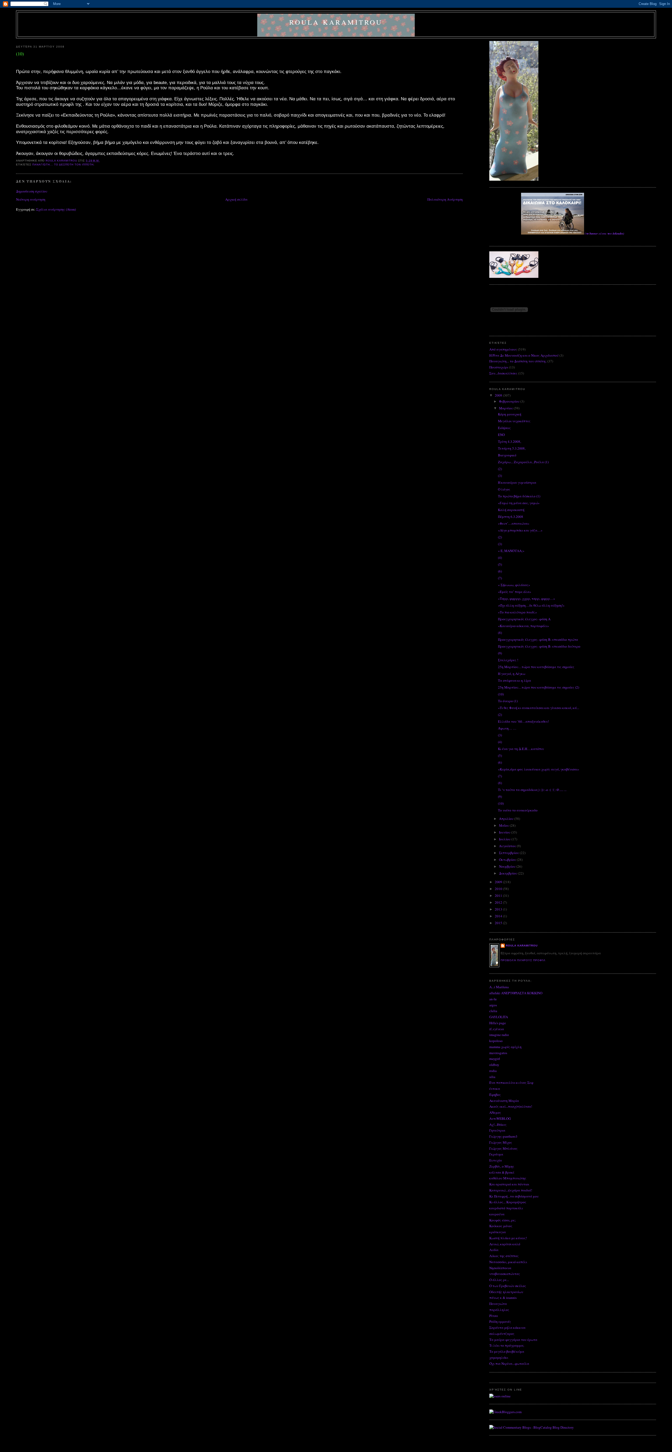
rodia (493, 1070)
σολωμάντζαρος (501, 1333)
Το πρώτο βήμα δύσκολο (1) (519, 496)
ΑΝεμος (495, 1112)
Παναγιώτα (498, 1303)
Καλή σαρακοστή (511, 509)
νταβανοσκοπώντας (504, 1273)
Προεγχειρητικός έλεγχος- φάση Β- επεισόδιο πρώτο (538, 639)
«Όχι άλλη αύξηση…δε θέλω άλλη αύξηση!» (531, 605)
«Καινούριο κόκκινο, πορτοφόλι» (523, 625)
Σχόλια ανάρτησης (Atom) (56, 209)
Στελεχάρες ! (508, 660)
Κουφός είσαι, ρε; (502, 1220)
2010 (499, 888)
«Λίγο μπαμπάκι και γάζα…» (520, 530)
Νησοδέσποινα (500, 1268)
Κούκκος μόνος (500, 1226)
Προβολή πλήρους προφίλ (523, 960)
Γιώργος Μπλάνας (503, 1148)
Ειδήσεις (504, 427)
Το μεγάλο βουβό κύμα (506, 1351)
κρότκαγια (497, 1232)
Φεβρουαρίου (509, 401)
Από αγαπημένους (503, 349)
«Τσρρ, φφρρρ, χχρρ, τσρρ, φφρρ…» (526, 598)
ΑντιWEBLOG (500, 1118)
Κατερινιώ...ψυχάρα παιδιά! (510, 1190)
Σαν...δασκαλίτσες (503, 373)
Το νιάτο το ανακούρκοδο (518, 810)
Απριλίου (506, 818)
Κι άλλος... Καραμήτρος (507, 1202)
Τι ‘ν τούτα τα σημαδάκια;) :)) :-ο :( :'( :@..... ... (532, 789)
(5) (500, 564)
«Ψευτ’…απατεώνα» (513, 523)
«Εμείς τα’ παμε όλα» (514, 591)
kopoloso (496, 1040)
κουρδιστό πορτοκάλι (506, 1208)
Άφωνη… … (507, 728)
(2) (500, 468)
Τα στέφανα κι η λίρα (514, 680)
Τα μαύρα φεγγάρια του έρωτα (513, 1339)
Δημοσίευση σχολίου (31, 191)
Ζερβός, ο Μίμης (501, 1166)
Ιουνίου (505, 832)
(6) (500, 571)
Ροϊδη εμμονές (500, 1321)
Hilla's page (497, 1023)
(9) (500, 653)
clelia (493, 1010)
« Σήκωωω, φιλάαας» (514, 584)
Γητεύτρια (497, 1130)
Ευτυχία (495, 1160)
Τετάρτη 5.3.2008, (512, 448)
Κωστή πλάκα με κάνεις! (508, 1238)
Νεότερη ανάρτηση (30, 199)
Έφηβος (495, 1094)
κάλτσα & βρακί (501, 1172)
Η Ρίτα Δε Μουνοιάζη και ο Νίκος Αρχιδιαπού (524, 355)
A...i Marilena (499, 987)
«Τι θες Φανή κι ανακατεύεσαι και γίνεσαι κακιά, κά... (538, 707)
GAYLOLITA (498, 1016)
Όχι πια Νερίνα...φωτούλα (509, 1363)
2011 (499, 895)
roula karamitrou (335, 22)
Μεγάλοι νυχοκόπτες (514, 421)
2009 (499, 881)
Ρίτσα (493, 1315)
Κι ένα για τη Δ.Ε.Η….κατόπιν (521, 748)
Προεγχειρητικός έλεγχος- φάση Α (524, 619)
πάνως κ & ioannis (503, 1297)
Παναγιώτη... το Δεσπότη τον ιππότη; (63, 164)
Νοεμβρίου (507, 866)
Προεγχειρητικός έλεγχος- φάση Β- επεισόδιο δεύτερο (539, 646)
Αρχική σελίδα (236, 199)
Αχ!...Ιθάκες (498, 1124)
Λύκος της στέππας (504, 1255)
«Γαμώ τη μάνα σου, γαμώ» (519, 503)
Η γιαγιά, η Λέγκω (511, 673)
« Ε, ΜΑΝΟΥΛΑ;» (511, 550)
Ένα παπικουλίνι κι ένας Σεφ (511, 1082)
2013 (499, 909)
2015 (499, 922)
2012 (499, 902)
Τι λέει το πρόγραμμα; (506, 1345)
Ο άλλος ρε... (499, 1279)
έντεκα (494, 1088)
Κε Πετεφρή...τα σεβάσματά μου (514, 1196)
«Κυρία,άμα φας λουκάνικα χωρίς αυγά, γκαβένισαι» (538, 769)
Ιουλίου (505, 839)
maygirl (494, 1058)
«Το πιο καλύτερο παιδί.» (517, 612)
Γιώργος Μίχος (500, 1142)
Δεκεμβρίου (508, 873)
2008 (499, 395)
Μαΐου (504, 825)
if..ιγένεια (496, 1029)
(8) (500, 632)
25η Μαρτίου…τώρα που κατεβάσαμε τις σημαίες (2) (538, 687)
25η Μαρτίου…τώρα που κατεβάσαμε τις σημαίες (536, 666)
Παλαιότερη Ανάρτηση (445, 199)
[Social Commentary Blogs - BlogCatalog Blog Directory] (531, 1427)
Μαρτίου (506, 408)
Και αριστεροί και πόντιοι (509, 1184)
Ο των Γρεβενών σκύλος (507, 1285)
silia (492, 1076)
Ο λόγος (504, 489)
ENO (501, 434)
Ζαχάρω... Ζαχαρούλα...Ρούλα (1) (523, 462)
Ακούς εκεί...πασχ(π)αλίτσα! (510, 1106)
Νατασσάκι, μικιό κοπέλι (508, 1262)
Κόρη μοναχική (509, 414)
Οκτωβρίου (508, 859)
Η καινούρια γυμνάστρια (517, 482)
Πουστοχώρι (498, 367)
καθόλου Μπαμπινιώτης (507, 1178)
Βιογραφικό (507, 455)
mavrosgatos (498, 1052)
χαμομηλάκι (498, 1357)
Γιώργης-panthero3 (503, 1136)
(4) (500, 557)
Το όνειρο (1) (508, 701)
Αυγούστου (508, 846)
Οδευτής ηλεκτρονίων (506, 1291)
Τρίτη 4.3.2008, (509, 441)
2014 (499, 916)
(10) (501, 694)
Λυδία (493, 1249)
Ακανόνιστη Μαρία (504, 1100)
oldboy (494, 1064)
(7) (500, 578)
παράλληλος (499, 1309)
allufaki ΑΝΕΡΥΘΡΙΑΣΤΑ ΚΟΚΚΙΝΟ (515, 993)
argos (493, 1005)
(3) (500, 475)
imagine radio (499, 1034)
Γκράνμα (496, 1154)
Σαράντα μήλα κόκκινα (507, 1327)
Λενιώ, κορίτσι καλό (504, 1244)
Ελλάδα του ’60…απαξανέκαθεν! (523, 721)
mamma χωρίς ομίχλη (505, 1046)
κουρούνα (497, 1214)
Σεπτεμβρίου (509, 852)
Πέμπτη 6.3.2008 (510, 516)
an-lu (493, 999)
